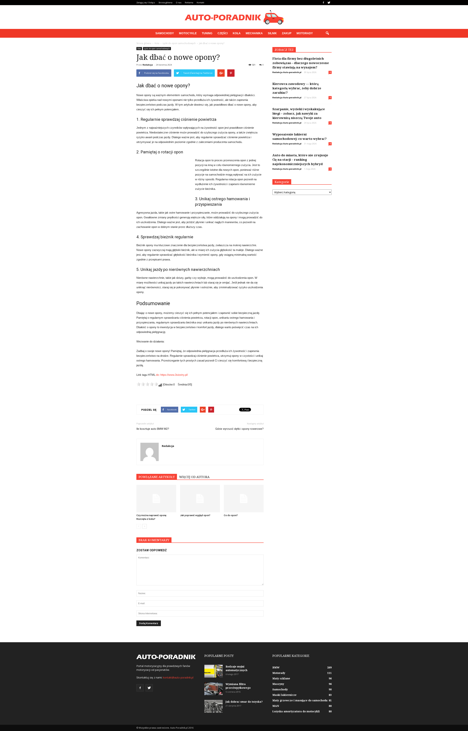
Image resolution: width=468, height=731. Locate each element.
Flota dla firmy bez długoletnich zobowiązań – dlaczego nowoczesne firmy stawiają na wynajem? (300, 63)
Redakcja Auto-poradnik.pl (286, 72)
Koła (237, 33)
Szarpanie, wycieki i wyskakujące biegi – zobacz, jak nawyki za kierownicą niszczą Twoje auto (298, 113)
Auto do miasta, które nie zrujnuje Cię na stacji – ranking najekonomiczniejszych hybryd (300, 159)
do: (158, 374)
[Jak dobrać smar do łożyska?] (213, 706)
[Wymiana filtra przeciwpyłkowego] (213, 688)
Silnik (272, 33)
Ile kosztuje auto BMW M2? (152, 428)
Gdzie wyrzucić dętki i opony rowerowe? (239, 428)
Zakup (286, 33)
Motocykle (188, 33)
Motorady (305, 33)
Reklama (189, 2)
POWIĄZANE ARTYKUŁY (157, 477)
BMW (276, 667)
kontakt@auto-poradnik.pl (178, 677)
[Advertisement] (163, 182)
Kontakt (200, 2)
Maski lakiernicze (284, 694)
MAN (275, 705)
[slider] (147, 384)
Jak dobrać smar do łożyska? (244, 701)
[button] (327, 33)
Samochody (164, 33)
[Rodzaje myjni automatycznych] (213, 671)
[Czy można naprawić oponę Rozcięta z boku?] (156, 498)
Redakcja (148, 64)
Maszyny (278, 683)
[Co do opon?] (244, 498)
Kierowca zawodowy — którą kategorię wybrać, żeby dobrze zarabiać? (296, 88)
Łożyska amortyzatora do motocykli (296, 711)
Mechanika (254, 33)
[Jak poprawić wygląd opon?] (200, 498)
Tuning (207, 33)
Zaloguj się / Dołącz (145, 2)
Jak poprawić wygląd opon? (195, 515)
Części (223, 33)
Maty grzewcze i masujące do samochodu (299, 700)
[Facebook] (323, 2)
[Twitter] (329, 2)
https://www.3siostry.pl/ (174, 374)
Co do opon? (231, 515)
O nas (178, 2)
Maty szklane (281, 678)
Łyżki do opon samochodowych (157, 48)
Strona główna (165, 2)
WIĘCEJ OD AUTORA (194, 477)
